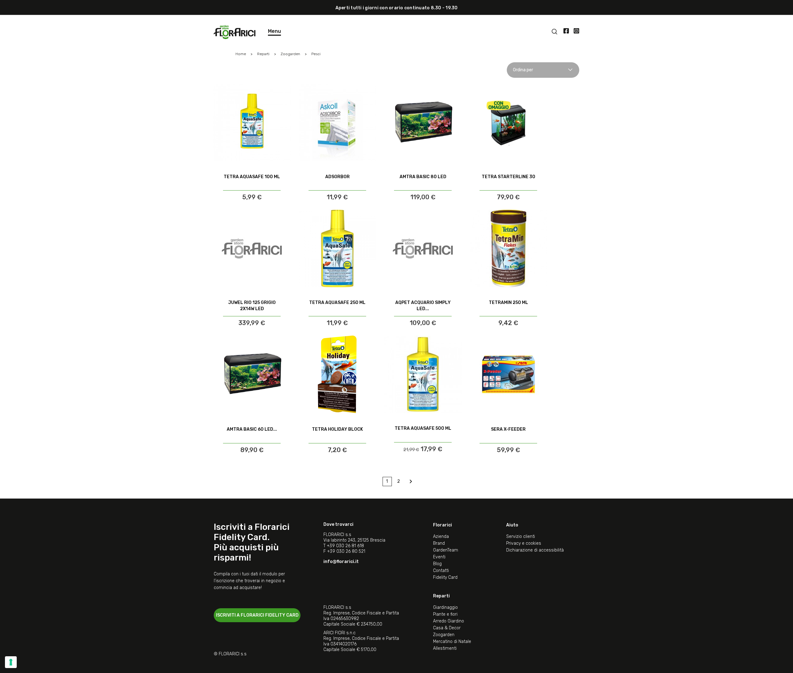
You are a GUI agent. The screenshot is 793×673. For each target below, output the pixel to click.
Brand (439, 543)
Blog (437, 563)
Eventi (439, 557)
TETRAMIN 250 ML (508, 302)
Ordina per (523, 70)
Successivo (410, 481)
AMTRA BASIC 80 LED (423, 176)
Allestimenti (445, 648)
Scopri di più (252, 184)
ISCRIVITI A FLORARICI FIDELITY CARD (257, 615)
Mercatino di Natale (452, 641)
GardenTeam (445, 550)
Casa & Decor (447, 628)
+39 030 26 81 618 (345, 545)
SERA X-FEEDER (508, 429)
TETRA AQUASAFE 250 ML (337, 302)
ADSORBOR (337, 176)
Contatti (441, 570)
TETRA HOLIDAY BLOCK (337, 429)
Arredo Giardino (448, 621)
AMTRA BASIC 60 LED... (252, 429)
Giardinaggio (445, 607)
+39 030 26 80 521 (346, 551)
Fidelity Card (445, 577)
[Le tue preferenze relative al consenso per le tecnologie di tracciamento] (11, 662)
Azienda (441, 536)
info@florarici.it (341, 561)
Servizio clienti (520, 536)
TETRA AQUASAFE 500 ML (423, 428)
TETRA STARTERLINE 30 (508, 176)
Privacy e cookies (523, 543)
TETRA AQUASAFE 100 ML (252, 176)
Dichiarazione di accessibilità (535, 550)
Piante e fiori (445, 614)
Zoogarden (443, 634)
